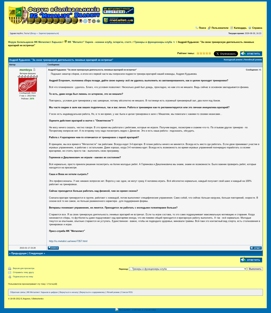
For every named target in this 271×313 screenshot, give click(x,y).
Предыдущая (19, 253)
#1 (260, 70)
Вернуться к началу (69, 292)
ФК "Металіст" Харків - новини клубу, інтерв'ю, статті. (99, 42)
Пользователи (220, 27)
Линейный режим (253, 60)
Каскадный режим (233, 60)
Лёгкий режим (113, 292)
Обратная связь (17, 292)
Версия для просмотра (23, 268)
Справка (257, 27)
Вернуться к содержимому (92, 292)
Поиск (202, 27)
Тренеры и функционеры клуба (153, 42)
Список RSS (127, 292)
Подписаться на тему (23, 276)
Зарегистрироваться (48, 33)
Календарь (240, 27)
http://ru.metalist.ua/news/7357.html (68, 241)
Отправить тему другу (23, 272)
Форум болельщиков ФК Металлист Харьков (35, 42)
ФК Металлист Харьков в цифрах (42, 292)
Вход (33, 33)
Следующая (36, 253)
